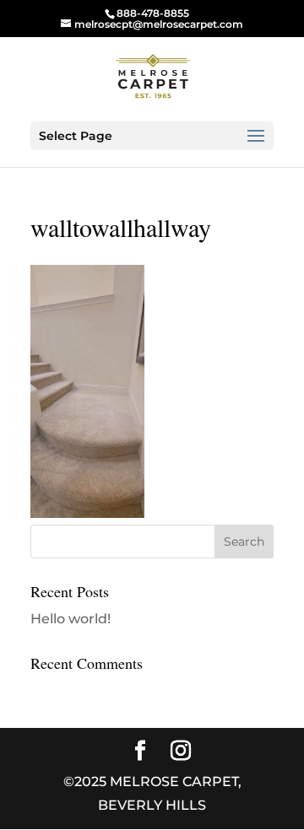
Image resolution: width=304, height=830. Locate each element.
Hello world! (70, 619)
